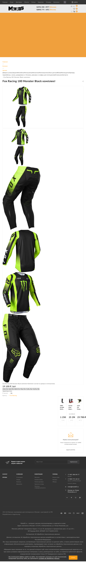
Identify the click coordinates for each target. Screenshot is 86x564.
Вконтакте (67, 497)
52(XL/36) (29, 389)
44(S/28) (5, 389)
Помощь (55, 474)
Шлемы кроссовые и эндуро (57, 15)
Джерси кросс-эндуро (14, 27)
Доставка (19, 2)
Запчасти (65, 75)
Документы (19, 484)
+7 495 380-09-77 (73, 474)
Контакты (56, 2)
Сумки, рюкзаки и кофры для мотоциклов (41, 75)
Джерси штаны (8, 72)
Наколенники (25, 22)
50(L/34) (22, 389)
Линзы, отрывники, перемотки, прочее (69, 23)
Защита (15, 72)
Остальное (58, 75)
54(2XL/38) (36, 389)
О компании (19, 477)
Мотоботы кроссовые (39, 15)
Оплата (26, 2)
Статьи (33, 2)
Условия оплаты (39, 479)
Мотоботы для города (40, 19)
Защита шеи (24, 20)
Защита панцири (26, 14)
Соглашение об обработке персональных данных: (43, 534)
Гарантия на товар (39, 484)
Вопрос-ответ (56, 477)
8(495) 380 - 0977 (46, 7)
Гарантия (41, 2)
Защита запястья (26, 30)
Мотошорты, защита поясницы (27, 27)
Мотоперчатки (44, 72)
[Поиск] (65, 2)
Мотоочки (35, 72)
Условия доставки (39, 481)
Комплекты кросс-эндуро (12, 16)
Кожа (59, 72)
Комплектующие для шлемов (56, 19)
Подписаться (73, 461)
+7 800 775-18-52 (73, 479)
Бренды (5, 477)
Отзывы (48, 2)
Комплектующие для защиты (26, 33)
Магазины (37, 477)
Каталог (5, 474)
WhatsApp (80, 497)
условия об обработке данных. (49, 558)
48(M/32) (17, 389)
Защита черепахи (23, 17)
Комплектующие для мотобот (41, 23)
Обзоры (55, 481)
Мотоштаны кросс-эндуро (12, 22)
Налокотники (24, 24)
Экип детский (53, 72)
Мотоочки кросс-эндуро (68, 16)
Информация (39, 474)
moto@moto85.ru (73, 487)
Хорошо (73, 557)
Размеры (55, 479)
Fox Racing (13, 395)
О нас (11, 2)
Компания (19, 474)
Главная (5, 2)
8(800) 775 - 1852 (46, 10)
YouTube (75, 497)
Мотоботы (20, 72)
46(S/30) (11, 389)
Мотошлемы (28, 72)
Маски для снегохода (69, 29)
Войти (76, 2)
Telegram (71, 497)
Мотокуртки (65, 72)
